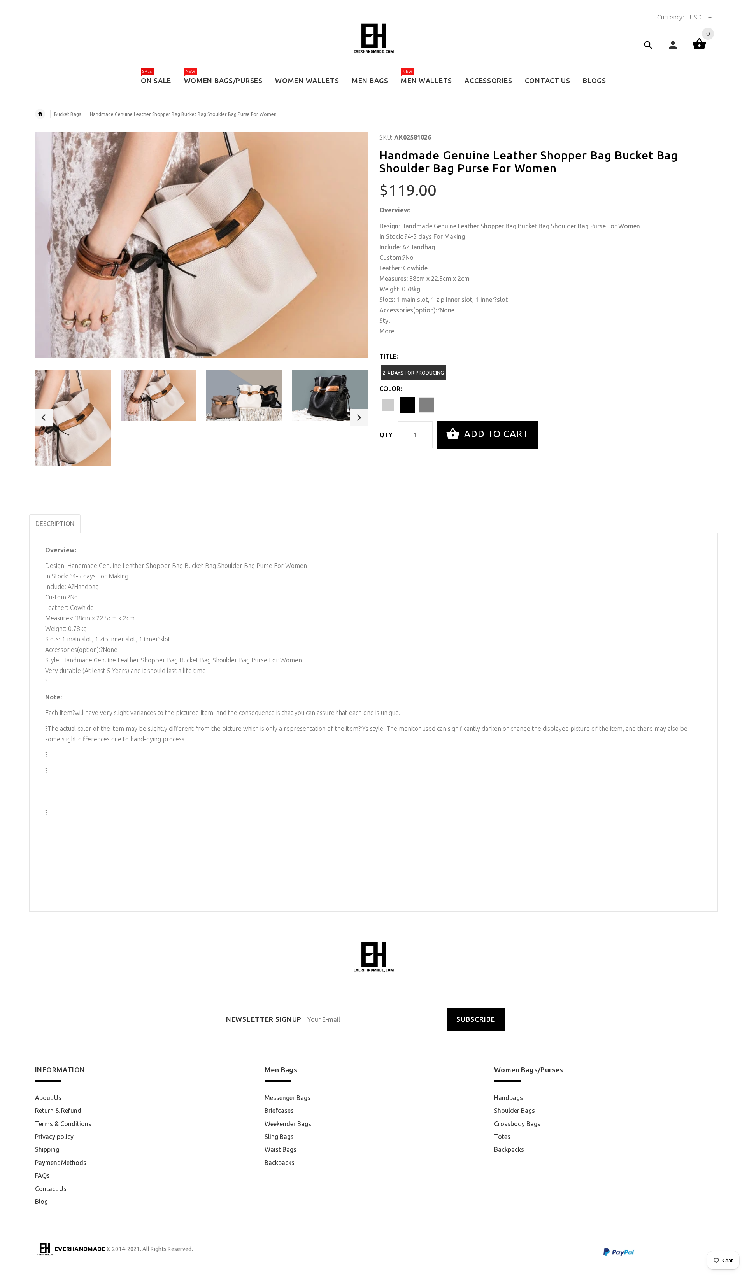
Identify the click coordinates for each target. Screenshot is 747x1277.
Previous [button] (44, 417)
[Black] (407, 405)
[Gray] (426, 405)
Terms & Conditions (63, 1123)
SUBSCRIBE (475, 1019)
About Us (48, 1097)
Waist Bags (280, 1149)
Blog (41, 1201)
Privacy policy (54, 1136)
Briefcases (279, 1110)
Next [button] (359, 417)
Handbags (508, 1097)
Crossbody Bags (517, 1123)
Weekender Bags (288, 1123)
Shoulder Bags (514, 1110)
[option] (73, 418)
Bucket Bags (67, 114)
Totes (502, 1136)
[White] (388, 405)
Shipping (47, 1149)
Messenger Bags (287, 1097)
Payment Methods (60, 1162)
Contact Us (51, 1188)
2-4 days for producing (413, 372)
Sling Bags (279, 1136)
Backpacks (280, 1162)
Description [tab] (54, 523)
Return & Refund (58, 1110)
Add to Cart (495, 434)
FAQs (42, 1175)
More (386, 331)
